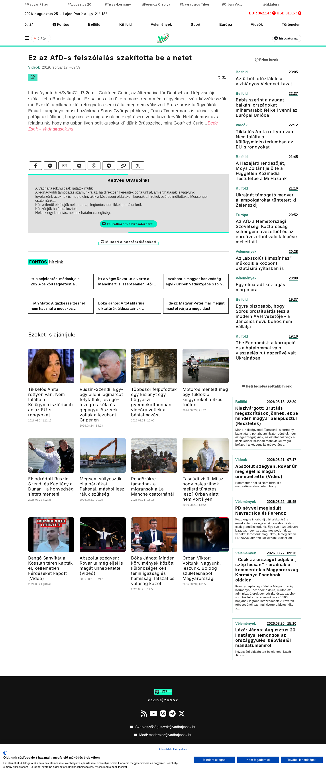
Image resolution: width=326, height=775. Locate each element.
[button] (27, 38)
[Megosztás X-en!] (138, 165)
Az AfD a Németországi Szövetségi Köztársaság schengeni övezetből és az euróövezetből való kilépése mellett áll (266, 231)
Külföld (125, 24)
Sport (195, 24)
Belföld (94, 24)
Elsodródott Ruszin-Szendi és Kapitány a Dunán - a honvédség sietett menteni (51, 486)
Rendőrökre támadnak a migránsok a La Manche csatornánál (152, 486)
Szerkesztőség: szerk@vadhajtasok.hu (165, 727)
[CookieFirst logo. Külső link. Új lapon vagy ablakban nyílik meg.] (5, 753)
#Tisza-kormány (118, 4)
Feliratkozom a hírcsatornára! (130, 224)
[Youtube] (153, 713)
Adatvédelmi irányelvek (173, 749)
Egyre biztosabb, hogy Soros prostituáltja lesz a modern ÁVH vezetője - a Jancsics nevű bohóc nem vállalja (264, 316)
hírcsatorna (288, 38)
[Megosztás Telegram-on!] (108, 165)
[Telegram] (172, 713)
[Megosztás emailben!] (64, 165)
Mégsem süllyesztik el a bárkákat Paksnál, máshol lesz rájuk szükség (102, 486)
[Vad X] (181, 713)
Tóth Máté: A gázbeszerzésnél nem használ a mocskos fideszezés (58, 306)
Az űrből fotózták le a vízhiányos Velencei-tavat (264, 81)
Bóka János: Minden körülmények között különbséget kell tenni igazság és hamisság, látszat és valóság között (153, 570)
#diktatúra (271, 4)
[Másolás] (123, 165)
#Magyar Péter (36, 4)
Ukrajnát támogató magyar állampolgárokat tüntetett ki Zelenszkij (266, 200)
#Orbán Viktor (233, 4)
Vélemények (161, 24)
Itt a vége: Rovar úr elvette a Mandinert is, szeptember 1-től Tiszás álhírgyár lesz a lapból (125, 282)
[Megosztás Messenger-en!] (50, 165)
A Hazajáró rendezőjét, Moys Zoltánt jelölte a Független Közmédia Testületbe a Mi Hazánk (261, 170)
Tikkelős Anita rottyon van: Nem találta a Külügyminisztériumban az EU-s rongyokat (50, 402)
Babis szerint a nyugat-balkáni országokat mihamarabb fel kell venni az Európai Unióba (267, 107)
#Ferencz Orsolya (156, 4)
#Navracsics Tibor (194, 4)
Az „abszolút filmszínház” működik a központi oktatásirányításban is (264, 263)
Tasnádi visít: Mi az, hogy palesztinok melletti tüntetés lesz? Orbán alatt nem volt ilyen (204, 489)
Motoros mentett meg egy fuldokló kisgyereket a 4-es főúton (205, 397)
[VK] (163, 713)
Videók (257, 24)
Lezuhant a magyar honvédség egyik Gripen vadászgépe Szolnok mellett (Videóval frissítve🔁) (196, 282)
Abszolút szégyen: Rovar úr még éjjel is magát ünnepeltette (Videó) (101, 565)
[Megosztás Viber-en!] (94, 165)
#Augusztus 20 (79, 4)
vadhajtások (163, 700)
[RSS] (144, 713)
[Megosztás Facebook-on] (35, 165)
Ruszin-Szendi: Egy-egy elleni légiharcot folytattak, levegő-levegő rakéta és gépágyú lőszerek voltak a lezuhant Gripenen (101, 405)
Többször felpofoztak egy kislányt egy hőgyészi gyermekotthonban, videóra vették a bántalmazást (154, 402)
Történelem (291, 24)
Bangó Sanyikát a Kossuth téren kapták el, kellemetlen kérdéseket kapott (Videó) (50, 568)
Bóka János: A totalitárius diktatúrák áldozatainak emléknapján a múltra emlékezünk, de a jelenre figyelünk (121, 306)
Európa (225, 24)
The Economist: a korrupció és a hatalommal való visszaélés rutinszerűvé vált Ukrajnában (266, 350)
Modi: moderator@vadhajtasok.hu (165, 735)
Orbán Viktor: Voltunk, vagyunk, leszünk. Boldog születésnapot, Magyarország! (202, 568)
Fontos (63, 24)
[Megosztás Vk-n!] (79, 165)
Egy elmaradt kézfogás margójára (260, 287)
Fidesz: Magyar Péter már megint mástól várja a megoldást (195, 306)
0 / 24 (29, 24)
